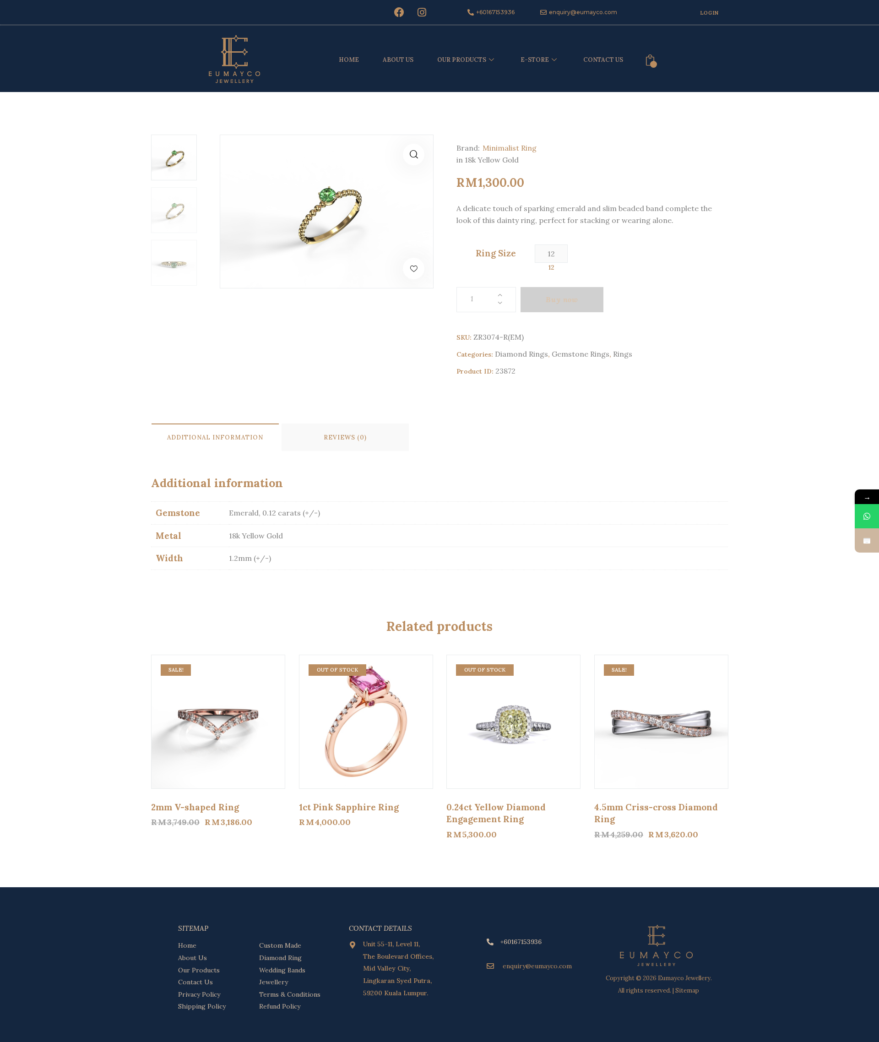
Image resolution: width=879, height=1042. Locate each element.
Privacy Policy (199, 994)
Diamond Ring (280, 958)
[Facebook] (399, 12)
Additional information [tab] (215, 437)
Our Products (199, 970)
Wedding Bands (282, 970)
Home (349, 60)
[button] (413, 154)
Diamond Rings (521, 353)
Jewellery (273, 982)
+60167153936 (521, 942)
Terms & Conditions (289, 994)
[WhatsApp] (867, 516)
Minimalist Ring (510, 147)
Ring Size (496, 253)
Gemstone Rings (580, 353)
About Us (398, 60)
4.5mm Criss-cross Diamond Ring (656, 813)
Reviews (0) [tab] (345, 437)
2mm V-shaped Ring (195, 807)
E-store (535, 60)
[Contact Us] (867, 540)
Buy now (562, 299)
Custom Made (280, 945)
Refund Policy (279, 1006)
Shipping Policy (202, 1006)
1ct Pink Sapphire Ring (349, 807)
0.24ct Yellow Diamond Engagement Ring (496, 813)
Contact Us (603, 60)
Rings (622, 353)
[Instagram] (422, 12)
